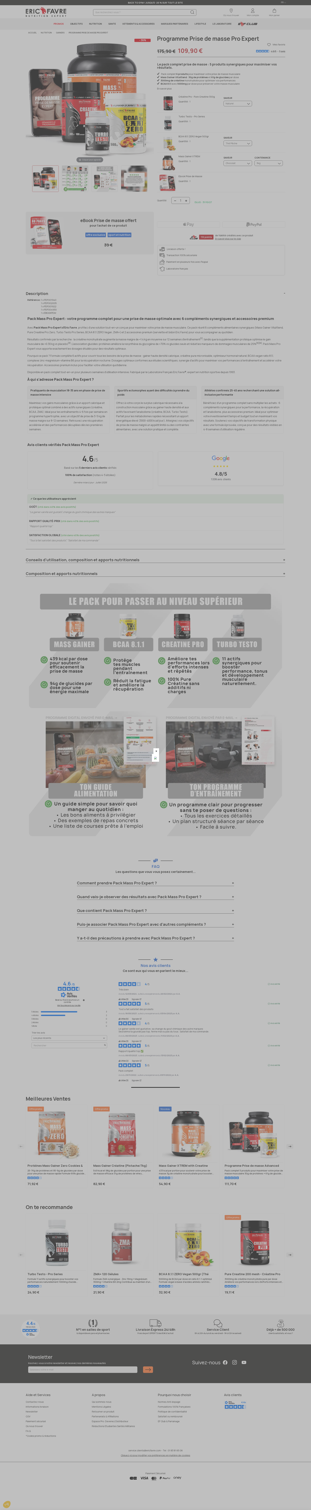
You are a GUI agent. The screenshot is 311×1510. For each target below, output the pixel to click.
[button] (156, 751)
